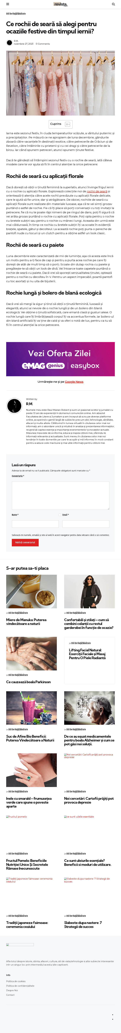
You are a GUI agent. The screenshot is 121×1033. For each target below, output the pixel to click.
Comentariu (18, 476)
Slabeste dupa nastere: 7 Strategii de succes (83, 924)
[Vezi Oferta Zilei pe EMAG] (60, 359)
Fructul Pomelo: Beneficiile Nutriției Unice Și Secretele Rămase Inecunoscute (27, 864)
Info (8, 975)
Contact (10, 995)
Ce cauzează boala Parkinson (28, 682)
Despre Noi (12, 990)
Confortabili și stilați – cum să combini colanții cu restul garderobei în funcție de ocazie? (88, 624)
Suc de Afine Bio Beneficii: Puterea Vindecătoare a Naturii (30, 738)
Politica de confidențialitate (20, 986)
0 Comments (43, 44)
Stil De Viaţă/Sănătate (16, 13)
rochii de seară (97, 191)
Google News (74, 381)
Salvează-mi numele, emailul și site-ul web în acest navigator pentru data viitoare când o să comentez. (60, 535)
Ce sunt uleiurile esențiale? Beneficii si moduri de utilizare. (87, 862)
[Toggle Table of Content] (66, 124)
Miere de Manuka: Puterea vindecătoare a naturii (26, 622)
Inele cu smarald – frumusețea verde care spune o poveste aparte (28, 802)
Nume (15, 514)
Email (65, 514)
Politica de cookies (15, 981)
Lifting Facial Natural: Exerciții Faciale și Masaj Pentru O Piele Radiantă (87, 654)
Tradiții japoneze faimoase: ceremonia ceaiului (27, 924)
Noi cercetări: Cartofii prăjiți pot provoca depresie (89, 800)
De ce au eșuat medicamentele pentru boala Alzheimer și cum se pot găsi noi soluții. (89, 740)
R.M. (16, 41)
